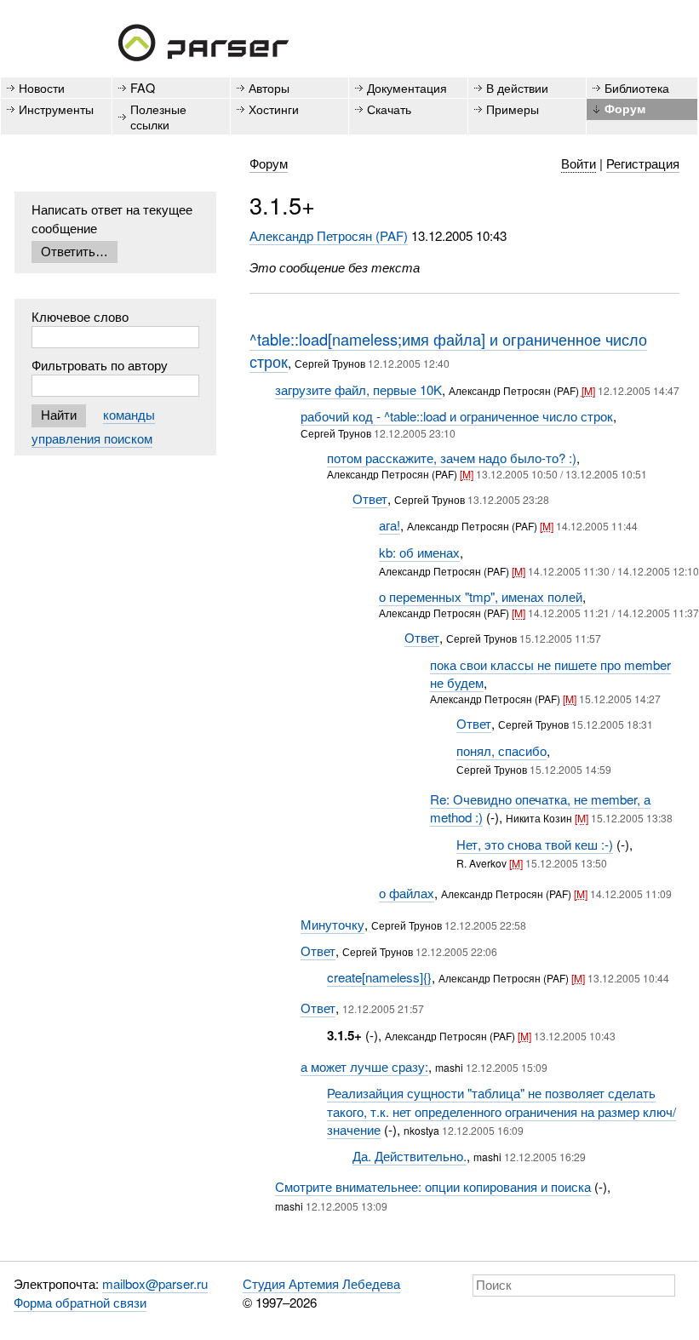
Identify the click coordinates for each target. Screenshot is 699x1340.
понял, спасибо (501, 750)
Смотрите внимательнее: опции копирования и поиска (433, 1186)
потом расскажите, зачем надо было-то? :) (451, 458)
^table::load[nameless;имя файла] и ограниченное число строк (448, 350)
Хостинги (274, 108)
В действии (517, 87)
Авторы (269, 87)
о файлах (406, 893)
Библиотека (636, 87)
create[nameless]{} (379, 977)
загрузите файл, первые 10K (358, 389)
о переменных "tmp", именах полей (480, 596)
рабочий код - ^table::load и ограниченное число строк (457, 416)
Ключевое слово (80, 316)
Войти (578, 163)
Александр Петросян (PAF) (328, 235)
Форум (624, 108)
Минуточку (332, 924)
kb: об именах (419, 552)
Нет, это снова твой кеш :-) (534, 844)
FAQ (142, 87)
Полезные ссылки (158, 116)
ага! (389, 525)
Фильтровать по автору (100, 365)
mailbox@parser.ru (155, 1283)
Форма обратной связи (80, 1302)
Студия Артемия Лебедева (321, 1283)
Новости (42, 87)
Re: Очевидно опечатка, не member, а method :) (540, 808)
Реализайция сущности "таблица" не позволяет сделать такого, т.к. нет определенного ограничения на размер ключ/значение (501, 1111)
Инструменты (56, 108)
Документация (407, 87)
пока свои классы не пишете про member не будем (550, 673)
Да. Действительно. (409, 1156)
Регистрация (642, 163)
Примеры (512, 108)
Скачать (389, 108)
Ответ (369, 498)
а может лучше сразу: (364, 1066)
